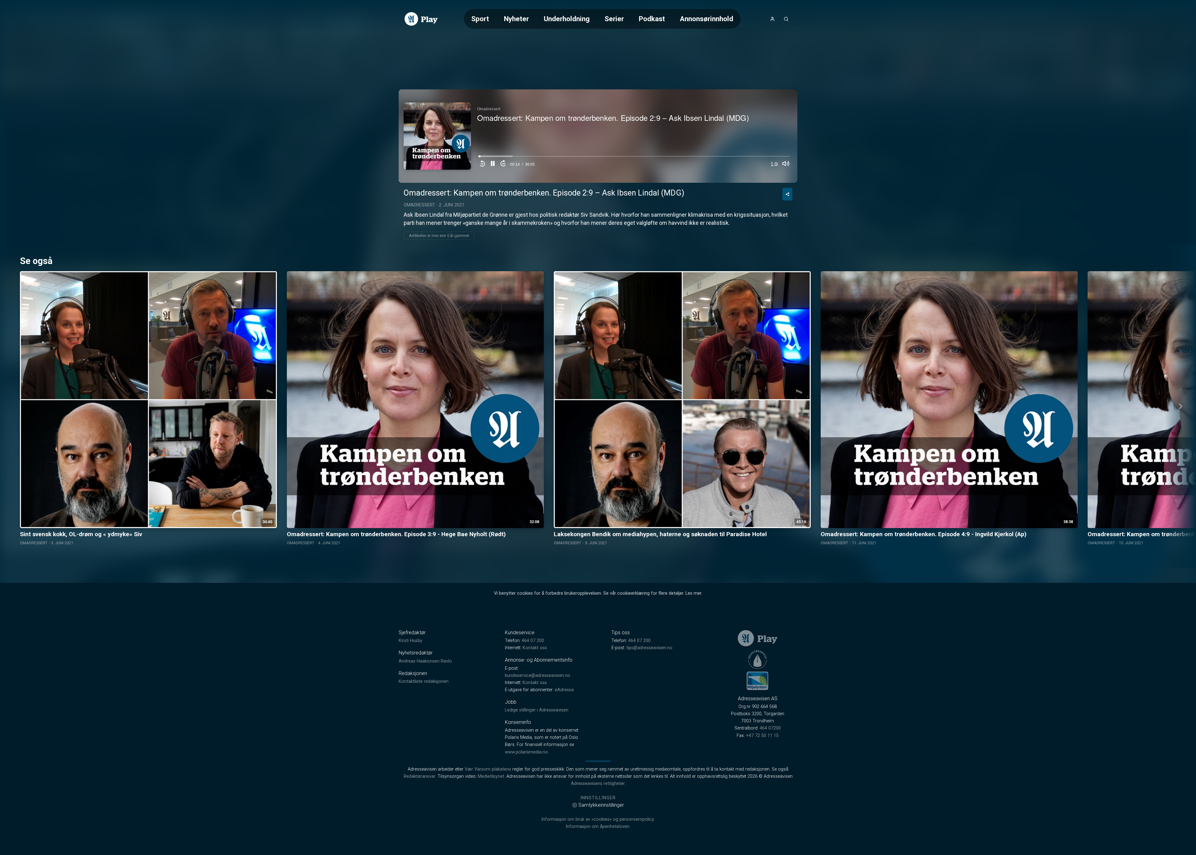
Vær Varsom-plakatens (488, 769)
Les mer (693, 593)
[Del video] (787, 194)
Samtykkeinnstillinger (601, 805)
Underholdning (567, 19)
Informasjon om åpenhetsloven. (598, 826)
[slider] (634, 158)
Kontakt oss (535, 647)
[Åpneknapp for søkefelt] (786, 19)
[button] (492, 164)
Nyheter (516, 19)
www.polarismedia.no (526, 752)
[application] (598, 136)
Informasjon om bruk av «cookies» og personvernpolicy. (598, 819)
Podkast (652, 19)
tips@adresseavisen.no (649, 647)
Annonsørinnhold (706, 19)
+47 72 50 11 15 (762, 735)
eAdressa (564, 689)
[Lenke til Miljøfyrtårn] (757, 680)
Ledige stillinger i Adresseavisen (536, 710)
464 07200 (770, 728)
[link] (421, 19)
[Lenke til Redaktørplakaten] (757, 659)
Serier (614, 19)
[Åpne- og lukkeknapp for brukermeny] (772, 19)
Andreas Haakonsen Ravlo (425, 661)
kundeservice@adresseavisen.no (537, 675)
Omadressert (419, 205)
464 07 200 (533, 640)
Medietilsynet (491, 776)
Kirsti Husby (410, 640)
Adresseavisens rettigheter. (598, 783)
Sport (480, 19)
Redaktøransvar (419, 776)
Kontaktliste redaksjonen (423, 681)
